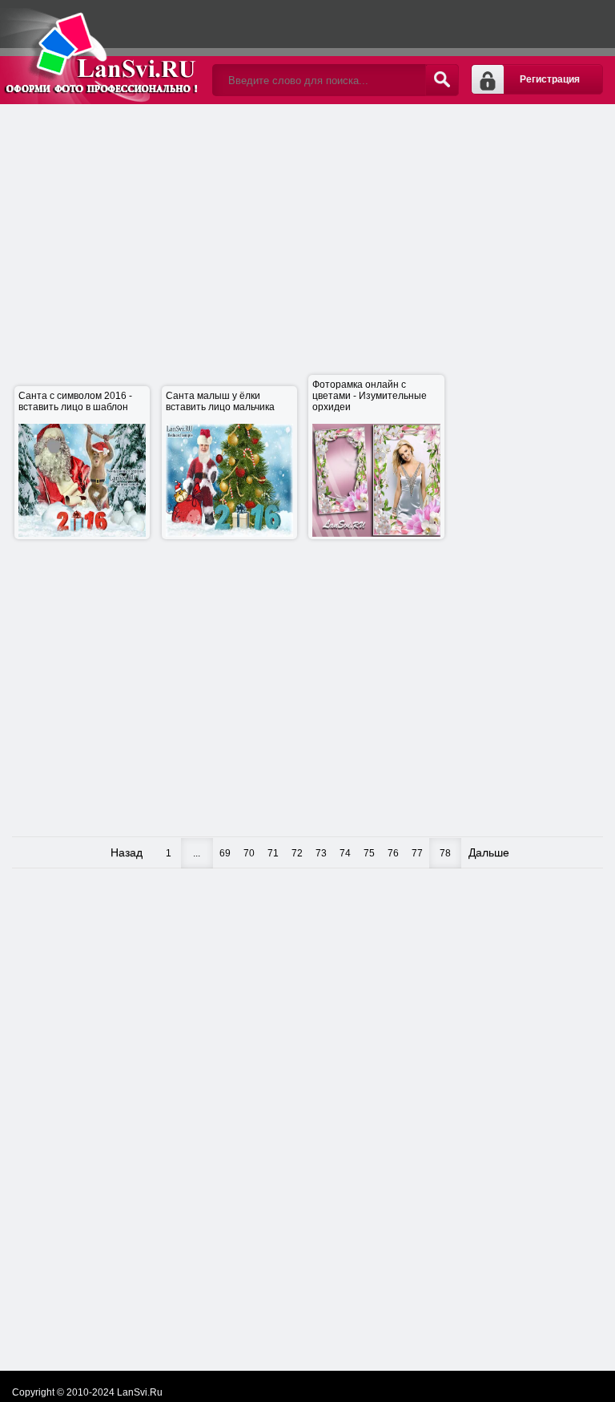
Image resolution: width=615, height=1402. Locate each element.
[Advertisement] (313, 240)
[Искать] (442, 80)
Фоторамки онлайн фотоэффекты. (100, 52)
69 (225, 853)
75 (369, 853)
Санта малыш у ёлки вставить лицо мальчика (220, 463)
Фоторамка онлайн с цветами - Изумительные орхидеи (369, 458)
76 (393, 853)
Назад (127, 852)
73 (321, 853)
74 (345, 853)
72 (297, 853)
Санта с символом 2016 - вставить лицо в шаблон (75, 463)
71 (273, 853)
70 (249, 853)
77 (417, 853)
